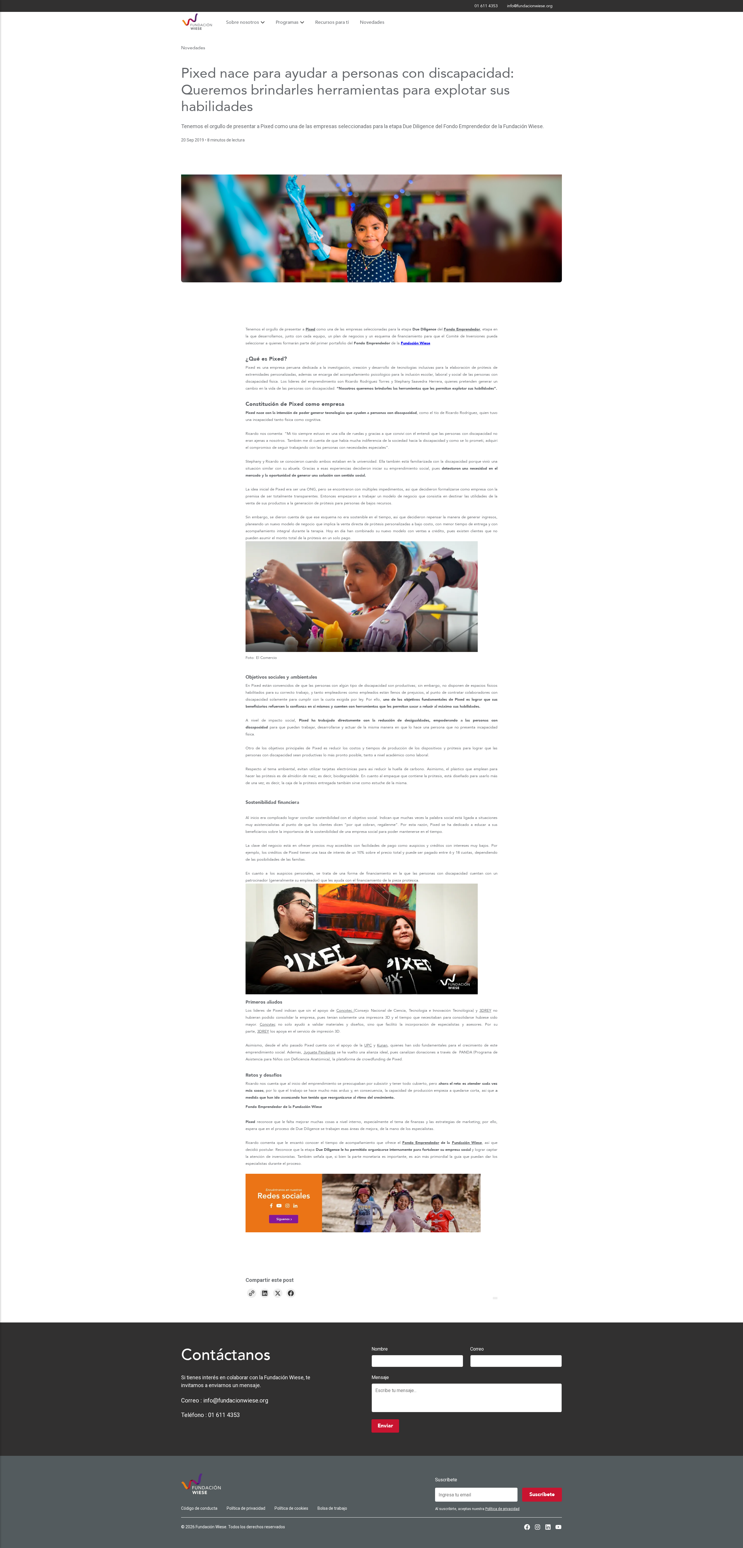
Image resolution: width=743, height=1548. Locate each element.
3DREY (485, 1010)
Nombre (380, 1349)
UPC (368, 1045)
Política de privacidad (246, 1508)
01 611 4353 (224, 1414)
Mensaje (380, 1377)
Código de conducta (199, 1508)
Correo (477, 1349)
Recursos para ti (332, 22)
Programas (287, 22)
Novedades (372, 22)
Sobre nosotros (242, 22)
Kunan (382, 1045)
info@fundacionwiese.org (235, 1400)
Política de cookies (291, 1508)
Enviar (385, 1425)
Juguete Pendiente (320, 1052)
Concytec (345, 1010)
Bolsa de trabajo (332, 1508)
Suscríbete (446, 1479)
